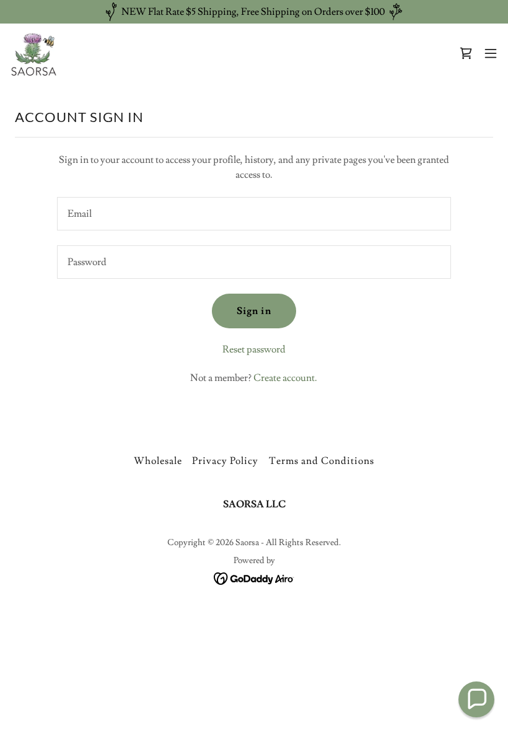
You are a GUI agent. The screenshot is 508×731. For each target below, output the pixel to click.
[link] (35, 53)
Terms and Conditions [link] (321, 461)
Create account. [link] (285, 378)
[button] (465, 53)
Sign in (254, 311)
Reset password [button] (254, 349)
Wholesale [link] (158, 461)
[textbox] (253, 213)
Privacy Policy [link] (225, 461)
